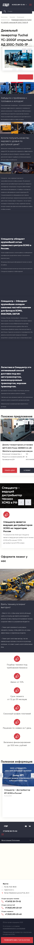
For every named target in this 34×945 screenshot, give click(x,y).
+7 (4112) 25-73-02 (10, 831)
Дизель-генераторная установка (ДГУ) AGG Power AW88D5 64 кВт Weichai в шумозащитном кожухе (17, 448)
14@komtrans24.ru (9, 890)
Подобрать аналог (24, 77)
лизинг (27, 470)
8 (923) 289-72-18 (18, 4)
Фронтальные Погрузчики (10, 840)
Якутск (26, 4)
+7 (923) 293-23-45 (13, 914)
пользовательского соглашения (14, 928)
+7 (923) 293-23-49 (13, 908)
